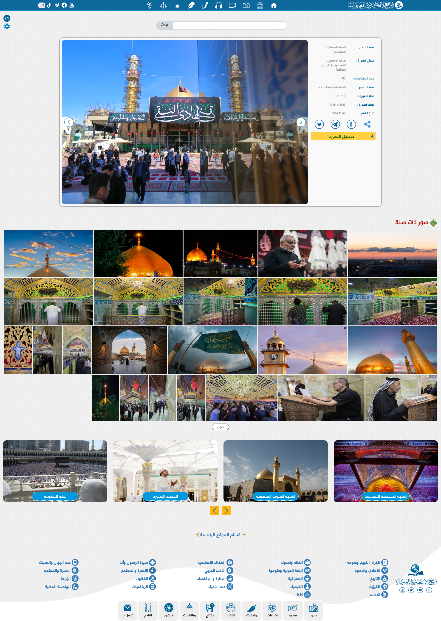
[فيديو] (232, 5)
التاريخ (375, 578)
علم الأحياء (216, 586)
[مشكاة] (177, 5)
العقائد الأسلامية (211, 562)
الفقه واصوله (292, 562)
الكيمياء (296, 586)
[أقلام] (204, 5)
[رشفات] (191, 5)
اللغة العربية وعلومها (286, 570)
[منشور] (163, 5)
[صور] (246, 5)
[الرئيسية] (273, 5)
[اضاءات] (149, 5)
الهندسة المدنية (58, 586)
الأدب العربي (215, 570)
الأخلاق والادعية (367, 570)
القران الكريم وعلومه (363, 562)
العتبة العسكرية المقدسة (335, 49)
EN (7, 18)
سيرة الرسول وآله (134, 562)
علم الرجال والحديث (55, 562)
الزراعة (66, 578)
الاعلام (375, 594)
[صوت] (218, 5)
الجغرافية (295, 578)
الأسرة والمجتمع (134, 570)
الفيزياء (374, 586)
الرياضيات (140, 586)
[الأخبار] (260, 5)
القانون (142, 578)
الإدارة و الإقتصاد (211, 578)
